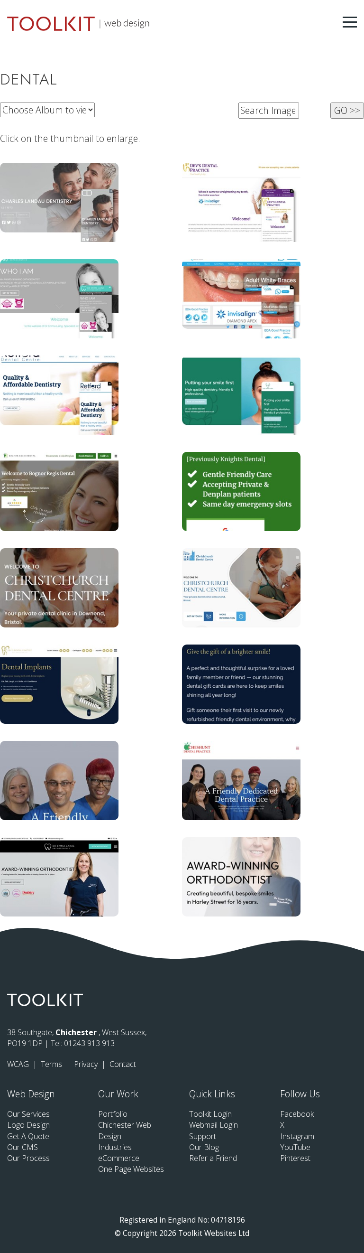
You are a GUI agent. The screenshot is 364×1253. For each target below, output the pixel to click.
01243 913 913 (89, 1043)
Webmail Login (213, 1125)
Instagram (297, 1136)
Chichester (77, 1032)
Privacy (87, 1064)
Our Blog (204, 1147)
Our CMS (22, 1147)
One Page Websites (131, 1169)
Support (202, 1136)
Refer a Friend (213, 1158)
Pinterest (295, 1158)
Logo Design (28, 1125)
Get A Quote (28, 1136)
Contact (122, 1064)
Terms (52, 1064)
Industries (115, 1147)
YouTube (295, 1147)
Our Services (28, 1114)
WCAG (19, 1064)
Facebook (297, 1114)
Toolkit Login (210, 1114)
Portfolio (112, 1114)
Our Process (28, 1158)
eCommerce (118, 1158)
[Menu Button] (350, 22)
